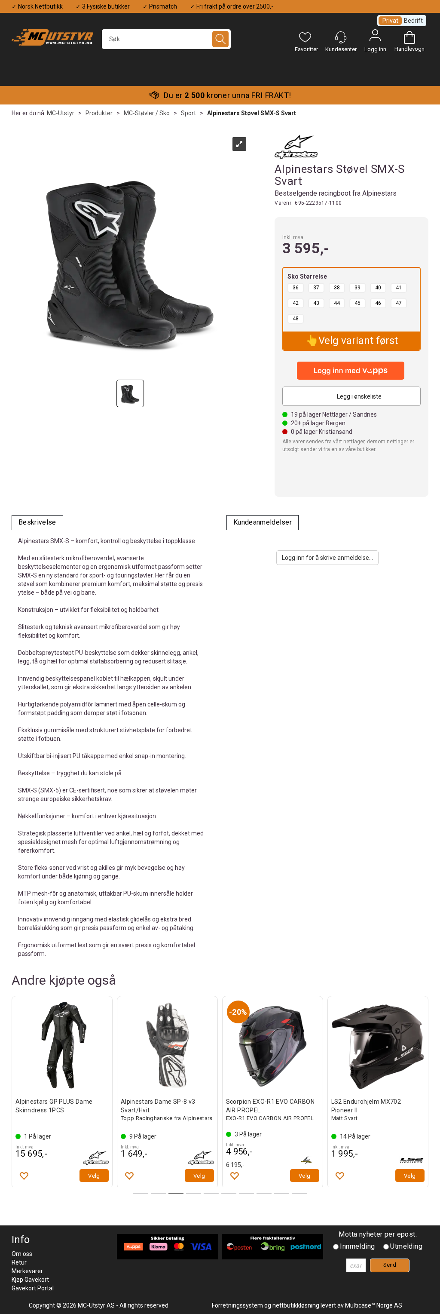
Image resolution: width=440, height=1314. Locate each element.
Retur (19, 1262)
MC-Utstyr (60, 113)
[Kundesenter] (341, 37)
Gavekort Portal (33, 1288)
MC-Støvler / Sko (147, 113)
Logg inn (375, 37)
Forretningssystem (237, 1305)
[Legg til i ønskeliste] (23, 1175)
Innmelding (357, 1246)
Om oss (22, 1253)
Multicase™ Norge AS (373, 1305)
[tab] (37, 522)
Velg (94, 1176)
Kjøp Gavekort (30, 1279)
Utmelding (406, 1246)
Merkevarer (27, 1271)
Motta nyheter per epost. (378, 1234)
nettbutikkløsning (295, 1305)
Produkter (99, 113)
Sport (188, 113)
